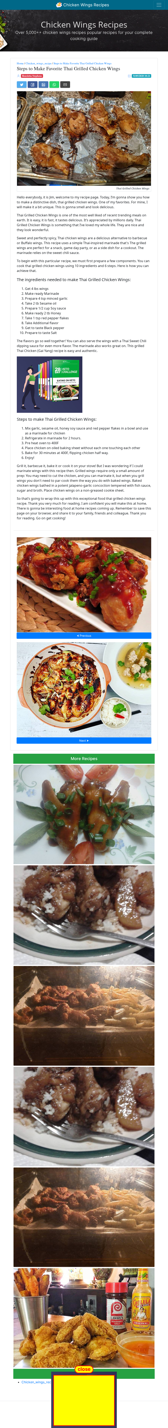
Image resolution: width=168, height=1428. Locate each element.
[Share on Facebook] (32, 84)
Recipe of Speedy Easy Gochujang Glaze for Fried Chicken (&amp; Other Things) (84, 583)
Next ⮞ (84, 740)
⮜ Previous (84, 635)
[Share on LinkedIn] (43, 84)
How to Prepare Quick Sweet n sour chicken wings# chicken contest (84, 813)
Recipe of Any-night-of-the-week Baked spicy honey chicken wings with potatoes (84, 1216)
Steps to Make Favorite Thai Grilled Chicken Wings (82, 63)
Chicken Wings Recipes (85, 4)
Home (20, 63)
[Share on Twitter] (22, 84)
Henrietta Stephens (32, 76)
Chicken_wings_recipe (38, 63)
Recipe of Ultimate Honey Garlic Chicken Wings (84, 914)
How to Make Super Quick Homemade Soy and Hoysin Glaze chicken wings (84, 688)
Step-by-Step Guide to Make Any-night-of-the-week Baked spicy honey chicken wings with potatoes (83, 1014)
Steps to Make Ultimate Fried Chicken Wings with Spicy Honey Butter (84, 1317)
